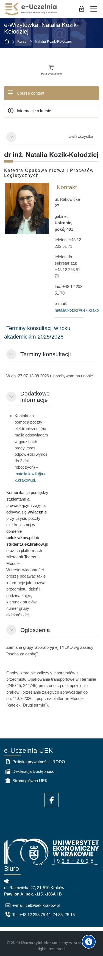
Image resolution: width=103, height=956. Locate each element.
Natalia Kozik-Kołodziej (53, 41)
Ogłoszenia (35, 630)
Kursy (22, 41)
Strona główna (8, 41)
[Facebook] (51, 800)
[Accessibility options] (89, 942)
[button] (11, 137)
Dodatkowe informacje (35, 396)
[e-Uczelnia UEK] (31, 9)
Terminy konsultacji (45, 354)
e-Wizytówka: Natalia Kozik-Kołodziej (41, 28)
